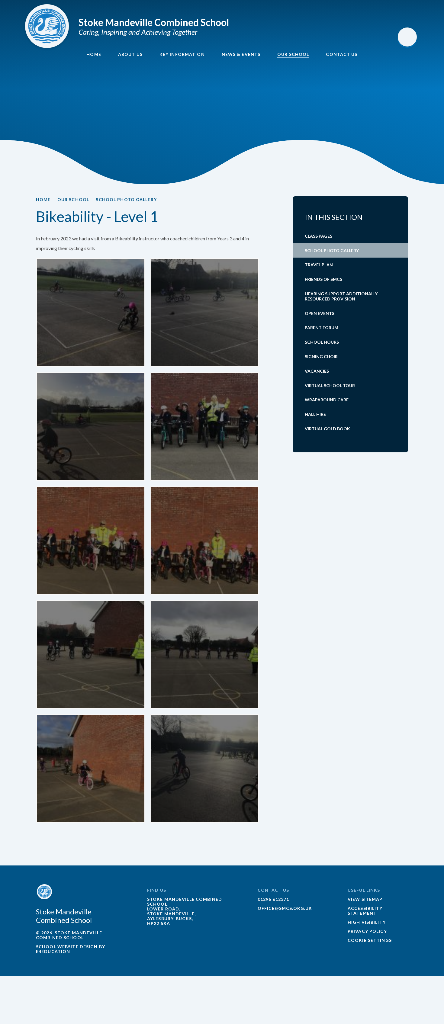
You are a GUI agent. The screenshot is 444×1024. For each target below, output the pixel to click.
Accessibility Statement (365, 911)
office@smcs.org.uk (285, 908)
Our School (73, 199)
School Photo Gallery (126, 199)
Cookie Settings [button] (370, 940)
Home (43, 199)
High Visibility (367, 922)
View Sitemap (365, 899)
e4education (53, 951)
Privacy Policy (367, 931)
